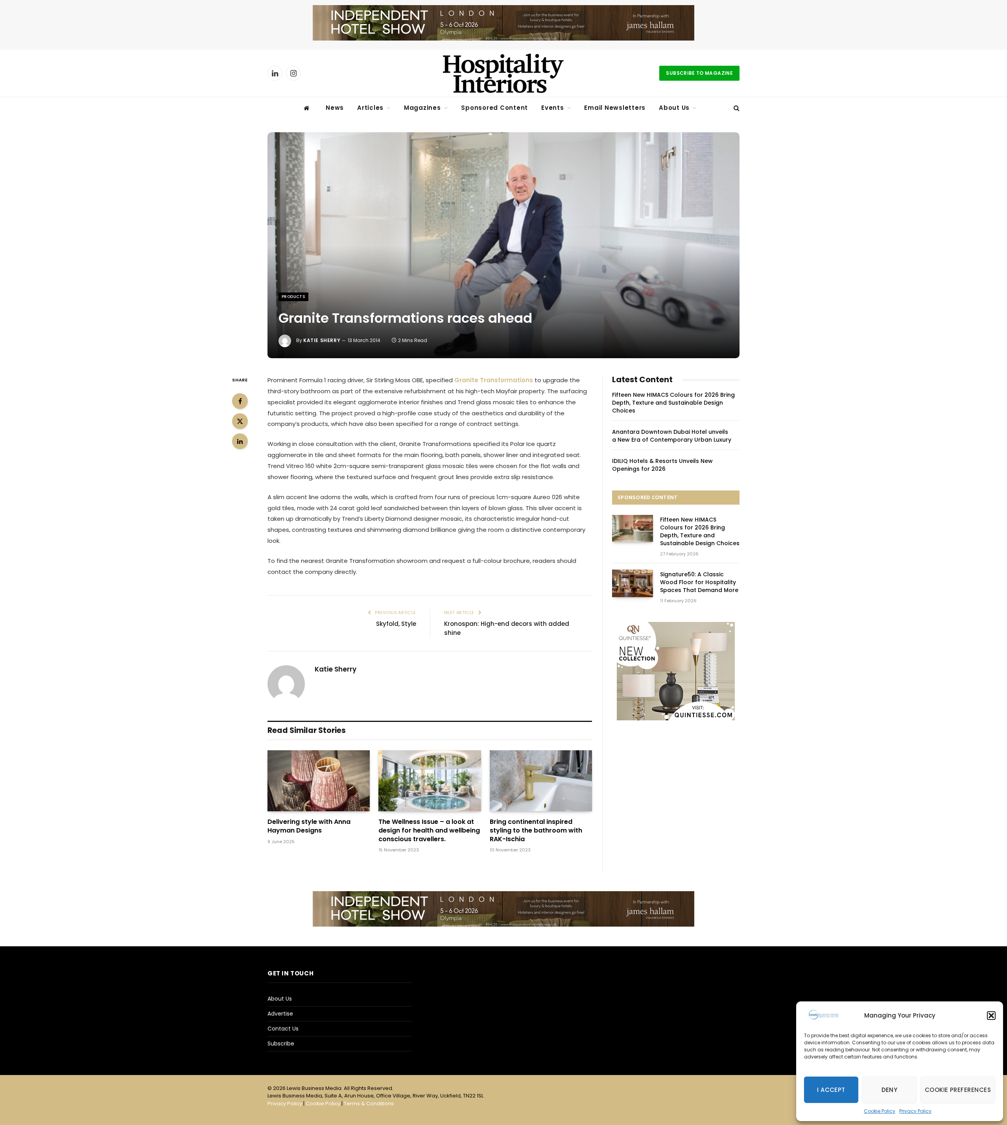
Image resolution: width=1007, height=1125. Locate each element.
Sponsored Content (494, 108)
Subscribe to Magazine (699, 73)
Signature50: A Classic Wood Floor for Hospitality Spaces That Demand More (699, 582)
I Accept (831, 1090)
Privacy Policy (915, 1111)
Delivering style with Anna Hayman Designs (308, 826)
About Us (674, 108)
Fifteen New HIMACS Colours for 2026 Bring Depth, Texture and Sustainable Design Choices (673, 402)
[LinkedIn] (240, 441)
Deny (890, 1090)
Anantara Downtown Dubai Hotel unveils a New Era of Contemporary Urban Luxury (671, 436)
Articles (370, 108)
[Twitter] (240, 421)
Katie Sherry (321, 340)
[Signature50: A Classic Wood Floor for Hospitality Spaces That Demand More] (632, 583)
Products (293, 297)
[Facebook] (240, 401)
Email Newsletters (615, 108)
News (335, 108)
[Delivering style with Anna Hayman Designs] (318, 780)
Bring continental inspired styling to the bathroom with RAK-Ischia (536, 830)
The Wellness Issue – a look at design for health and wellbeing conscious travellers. (429, 830)
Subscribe (280, 1043)
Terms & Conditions (369, 1103)
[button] (991, 1016)
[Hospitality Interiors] (503, 73)
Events (552, 108)
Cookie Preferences (958, 1090)
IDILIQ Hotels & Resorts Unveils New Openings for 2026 (662, 465)
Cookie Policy (879, 1111)
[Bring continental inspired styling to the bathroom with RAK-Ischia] (541, 780)
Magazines (422, 108)
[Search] (736, 108)
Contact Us (283, 1028)
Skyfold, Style (396, 624)
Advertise (280, 1014)
